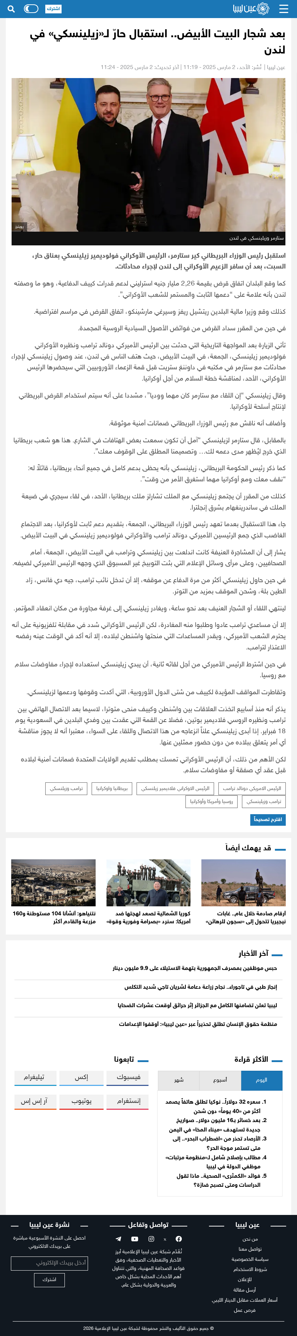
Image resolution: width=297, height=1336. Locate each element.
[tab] (262, 1081)
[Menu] (284, 9)
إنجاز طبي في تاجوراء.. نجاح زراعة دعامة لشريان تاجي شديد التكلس (201, 987)
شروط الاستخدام (250, 1270)
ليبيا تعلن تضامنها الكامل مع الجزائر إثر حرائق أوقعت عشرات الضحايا (197, 1005)
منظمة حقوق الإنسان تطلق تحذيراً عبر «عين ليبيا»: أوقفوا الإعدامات (198, 1024)
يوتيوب (82, 1101)
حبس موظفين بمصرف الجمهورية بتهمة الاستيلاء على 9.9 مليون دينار (195, 968)
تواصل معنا (250, 1249)
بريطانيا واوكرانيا (111, 789)
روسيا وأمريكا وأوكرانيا (211, 802)
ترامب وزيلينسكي (264, 802)
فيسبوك (129, 1077)
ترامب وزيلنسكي (66, 789)
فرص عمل (245, 1310)
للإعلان (245, 1280)
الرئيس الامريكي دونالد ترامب (252, 789)
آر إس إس (34, 1101)
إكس (81, 1077)
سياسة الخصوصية (250, 1259)
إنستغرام (129, 1101)
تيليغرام (34, 1077)
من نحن (250, 1239)
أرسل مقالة (245, 1290)
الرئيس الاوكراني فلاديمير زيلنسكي (175, 789)
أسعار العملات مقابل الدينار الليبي (244, 1300)
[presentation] (262, 1081)
